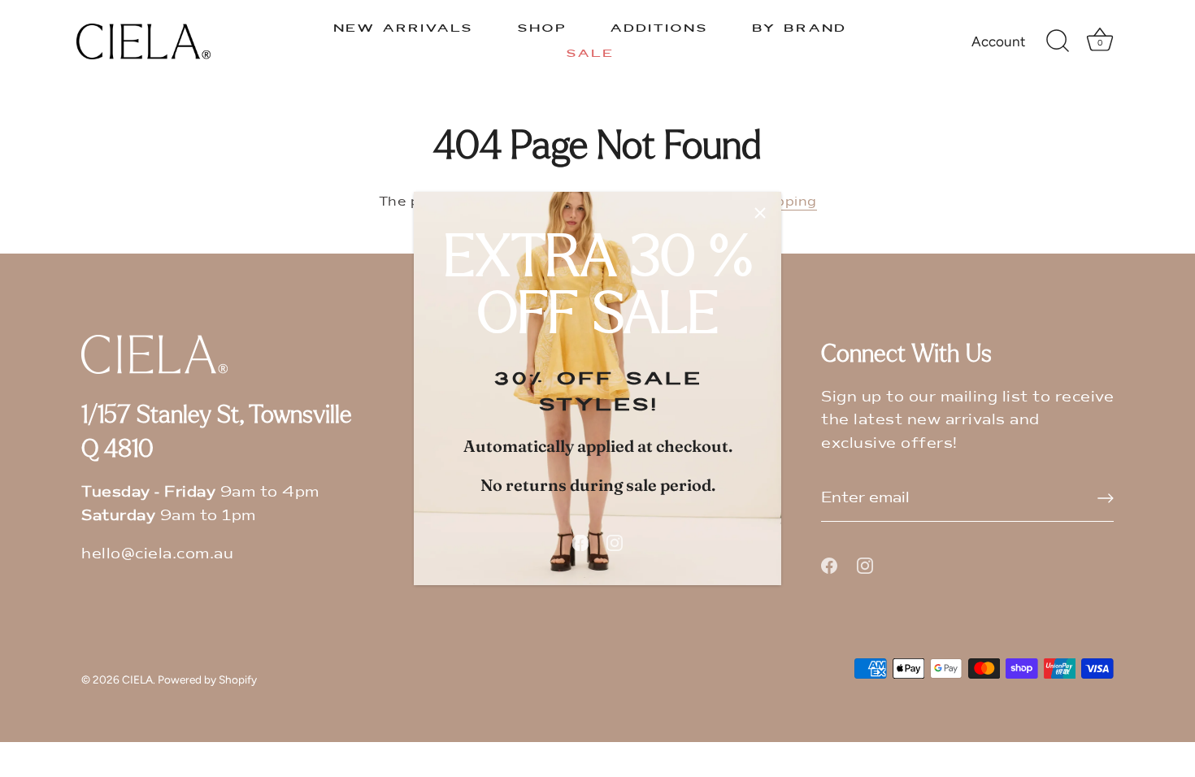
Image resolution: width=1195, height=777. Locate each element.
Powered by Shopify (207, 679)
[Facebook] (580, 542)
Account (998, 41)
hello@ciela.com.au (157, 553)
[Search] (1058, 41)
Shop (542, 28)
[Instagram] (614, 542)
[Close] (760, 213)
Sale (590, 53)
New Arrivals (403, 28)
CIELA (137, 679)
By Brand (799, 28)
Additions (659, 28)
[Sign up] (1105, 498)
